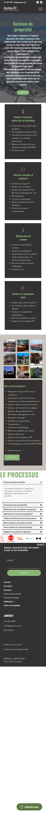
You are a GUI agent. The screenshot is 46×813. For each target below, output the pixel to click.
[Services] (18, 590)
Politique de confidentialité (16, 649)
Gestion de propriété (12, 594)
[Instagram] (37, 2)
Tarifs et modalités (12, 605)
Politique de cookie (13, 644)
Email (10, 560)
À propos (8, 586)
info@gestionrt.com (20, 2)
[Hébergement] (18, 601)
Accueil (7, 582)
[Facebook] (41, 2)
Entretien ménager (11, 597)
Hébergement (9, 601)
